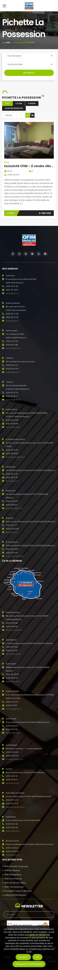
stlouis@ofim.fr (12, 481)
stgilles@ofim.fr (13, 855)
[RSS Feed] (38, 253)
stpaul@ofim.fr (12, 293)
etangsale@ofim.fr (14, 508)
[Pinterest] (32, 253)
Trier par (8, 115)
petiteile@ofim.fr (13, 372)
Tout (7, 103)
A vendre (32, 103)
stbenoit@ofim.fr (13, 654)
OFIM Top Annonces (14, 886)
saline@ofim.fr (12, 320)
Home (7, 42)
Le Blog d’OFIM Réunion (15, 895)
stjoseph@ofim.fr (13, 348)
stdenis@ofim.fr (13, 831)
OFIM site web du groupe (16, 866)
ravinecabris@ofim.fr (15, 457)
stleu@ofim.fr (12, 532)
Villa (6, 162)
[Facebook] (12, 253)
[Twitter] (19, 253)
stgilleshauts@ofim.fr (15, 807)
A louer (18, 103)
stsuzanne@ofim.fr (14, 630)
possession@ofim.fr (15, 556)
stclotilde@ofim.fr (14, 709)
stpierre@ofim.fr (13, 733)
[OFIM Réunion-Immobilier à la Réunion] (29, 5)
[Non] (54, 947)
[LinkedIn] (25, 253)
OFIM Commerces (13, 878)
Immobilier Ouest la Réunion (18, 891)
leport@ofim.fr (12, 783)
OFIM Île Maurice (12, 870)
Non (37, 957)
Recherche (29, 72)
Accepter (23, 957)
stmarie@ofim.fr (13, 427)
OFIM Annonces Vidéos (15, 882)
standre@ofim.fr (13, 681)
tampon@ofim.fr (13, 399)
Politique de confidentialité (29, 964)
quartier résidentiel (14, 108)
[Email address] (45, 253)
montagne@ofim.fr (14, 759)
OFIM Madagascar (13, 874)
